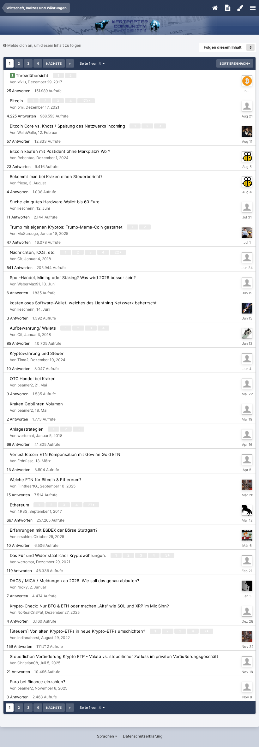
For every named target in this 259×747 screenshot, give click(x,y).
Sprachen (106, 736)
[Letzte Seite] (70, 63)
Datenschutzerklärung (142, 736)
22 (117, 252)
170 (85, 101)
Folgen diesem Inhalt (223, 47)
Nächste (54, 63)
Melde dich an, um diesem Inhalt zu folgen (44, 45)
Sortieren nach (234, 63)
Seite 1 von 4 (91, 63)
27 (90, 505)
